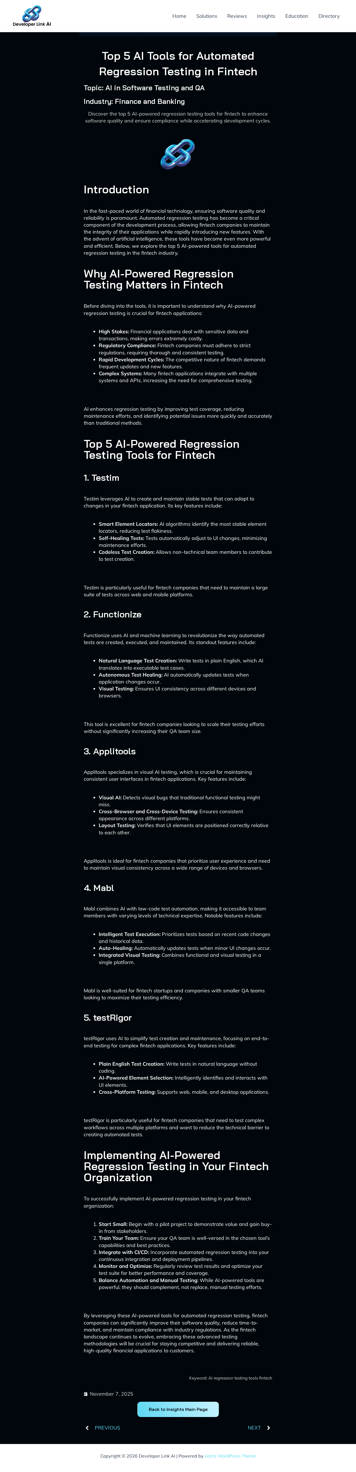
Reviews (237, 16)
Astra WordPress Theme (230, 1456)
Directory (329, 16)
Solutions (206, 16)
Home (179, 16)
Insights (266, 16)
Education (296, 16)
